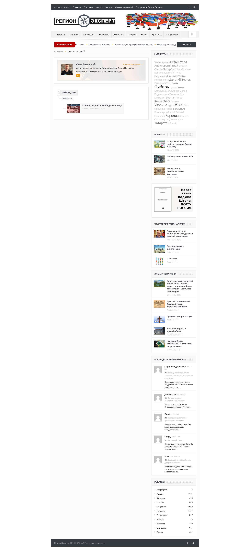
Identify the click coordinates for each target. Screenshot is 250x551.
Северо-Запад (179, 90)
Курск (171, 105)
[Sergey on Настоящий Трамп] (158, 439)
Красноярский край (164, 112)
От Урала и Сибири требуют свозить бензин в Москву (179, 144)
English (99, 7)
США (168, 90)
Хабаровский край (166, 65)
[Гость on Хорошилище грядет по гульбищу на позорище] (158, 417)
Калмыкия (159, 97)
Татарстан (161, 123)
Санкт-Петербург (165, 69)
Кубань (173, 87)
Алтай (173, 123)
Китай (180, 69)
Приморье (159, 108)
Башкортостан (176, 76)
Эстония (172, 83)
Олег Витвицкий (85, 64)
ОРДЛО (183, 65)
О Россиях (172, 258)
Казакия (175, 101)
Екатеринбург (176, 94)
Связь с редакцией (124, 7)
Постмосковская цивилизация (175, 247)
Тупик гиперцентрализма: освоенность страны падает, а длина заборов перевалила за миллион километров (180, 286)
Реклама (160, 519)
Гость (167, 414)
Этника (143, 34)
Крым (165, 62)
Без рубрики (162, 489)
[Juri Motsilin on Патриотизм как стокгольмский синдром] (158, 397)
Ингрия (173, 62)
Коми (181, 87)
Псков (169, 108)
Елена (167, 456)
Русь (178, 72)
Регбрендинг (172, 34)
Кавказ (187, 69)
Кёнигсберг (162, 101)
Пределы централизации (179, 316)
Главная (77, 7)
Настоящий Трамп (175, 440)
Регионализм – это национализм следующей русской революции (180, 234)
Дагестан (170, 72)
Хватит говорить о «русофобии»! (176, 329)
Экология (118, 34)
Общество (88, 34)
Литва (179, 97)
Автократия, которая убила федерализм (121, 44)
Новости (61, 34)
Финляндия (177, 119)
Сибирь (161, 87)
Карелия (172, 115)
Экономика (103, 34)
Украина (160, 105)
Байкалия (159, 72)
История (131, 34)
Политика (74, 34)
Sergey (167, 436)
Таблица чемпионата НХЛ (180, 156)
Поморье (179, 109)
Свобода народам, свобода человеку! (102, 105)
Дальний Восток (180, 79)
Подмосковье (161, 94)
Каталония (160, 83)
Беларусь (159, 90)
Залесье (183, 116)
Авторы (108, 7)
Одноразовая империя (86, 44)
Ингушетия (160, 76)
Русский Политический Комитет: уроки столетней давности (178, 304)
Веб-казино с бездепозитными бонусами (175, 171)
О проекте (88, 7)
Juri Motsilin (170, 394)
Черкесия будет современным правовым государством (179, 343)
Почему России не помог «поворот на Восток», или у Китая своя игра (178, 375)
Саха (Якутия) (162, 119)
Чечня (157, 62)
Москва (181, 104)
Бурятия (170, 97)
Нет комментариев (97, 108)
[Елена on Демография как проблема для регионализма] (158, 459)
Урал (183, 62)
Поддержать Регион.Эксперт (149, 7)
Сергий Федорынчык (175, 366)
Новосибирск (161, 79)
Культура (156, 34)
